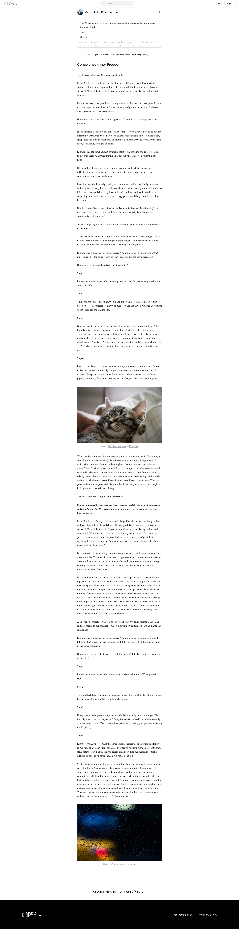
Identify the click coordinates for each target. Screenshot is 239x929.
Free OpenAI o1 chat (183, 914)
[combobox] (120, 3)
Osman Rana (117, 863)
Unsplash (133, 446)
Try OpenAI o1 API (207, 914)
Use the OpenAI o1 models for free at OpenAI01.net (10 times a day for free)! (118, 54)
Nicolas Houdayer (117, 446)
